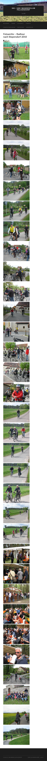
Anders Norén (36, 757)
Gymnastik (28, 23)
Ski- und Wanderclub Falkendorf (23, 9)
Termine (13, 23)
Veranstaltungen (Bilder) (9, 27)
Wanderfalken (29, 27)
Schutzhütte (20, 23)
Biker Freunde (20, 27)
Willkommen (6, 23)
